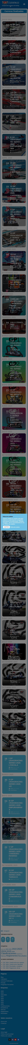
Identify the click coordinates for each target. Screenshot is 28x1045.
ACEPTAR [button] (6, 527)
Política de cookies (15, 527)
